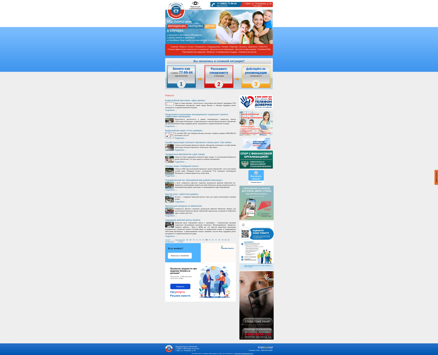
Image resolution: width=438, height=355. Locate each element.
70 (194, 240)
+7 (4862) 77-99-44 (227, 3)
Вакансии (211, 52)
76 (213, 240)
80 (226, 240)
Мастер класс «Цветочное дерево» (182, 194)
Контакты (243, 47)
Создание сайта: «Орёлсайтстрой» (261, 350)
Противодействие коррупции (194, 52)
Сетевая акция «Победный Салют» (182, 166)
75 (210, 240)
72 (200, 240)
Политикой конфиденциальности (243, 353)
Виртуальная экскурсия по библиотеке (183, 206)
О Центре (174, 47)
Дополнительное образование (222, 49)
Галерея (225, 47)
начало (168, 240)
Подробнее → (171, 110)
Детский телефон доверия (246, 49)
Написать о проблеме (180, 256)
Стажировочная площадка (226, 52)
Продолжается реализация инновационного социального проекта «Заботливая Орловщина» (196, 115)
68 (187, 240)
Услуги (191, 47)
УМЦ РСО (263, 47)
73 (203, 240)
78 (219, 240)
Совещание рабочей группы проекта (182, 220)
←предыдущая (179, 240)
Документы (253, 47)
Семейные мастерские (247, 52)
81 (229, 240)
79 (222, 240)
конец (181, 242)
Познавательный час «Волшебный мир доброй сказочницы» (194, 180)
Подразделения (214, 47)
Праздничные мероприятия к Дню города (185, 154)
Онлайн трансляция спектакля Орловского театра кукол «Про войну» (198, 142)
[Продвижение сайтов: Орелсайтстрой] (265, 348)
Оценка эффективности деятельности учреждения (188, 49)
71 (197, 240)
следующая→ (170, 242)
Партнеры (234, 47)
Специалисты (200, 47)
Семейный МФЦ (264, 49)
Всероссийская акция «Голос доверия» (184, 130)
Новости (183, 47)
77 (216, 240)
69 (190, 240)
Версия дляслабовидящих (195, 7)
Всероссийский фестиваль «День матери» (185, 100)
